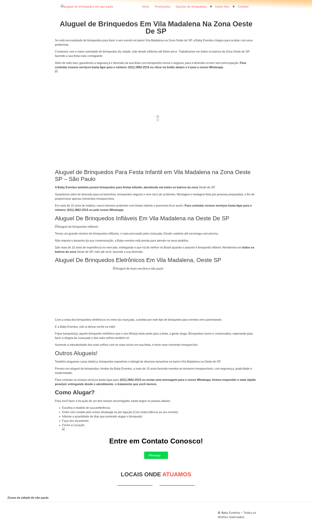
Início (145, 6)
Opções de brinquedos (191, 6)
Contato (243, 6)
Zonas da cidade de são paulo (28, 497)
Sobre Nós (222, 6)
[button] (156, 497)
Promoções (162, 6)
